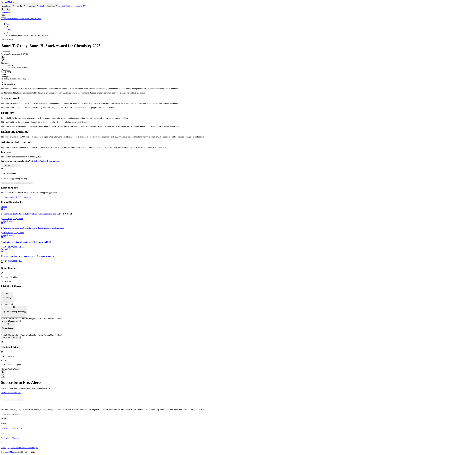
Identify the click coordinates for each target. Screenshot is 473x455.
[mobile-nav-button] (3, 16)
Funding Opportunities (10, 448)
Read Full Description (10, 166)
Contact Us (82, 6)
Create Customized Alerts (11, 393)
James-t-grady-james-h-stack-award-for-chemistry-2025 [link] (27, 35)
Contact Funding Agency (10, 369)
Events (15, 19)
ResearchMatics (9, 452)
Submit (4, 419)
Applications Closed (9, 197)
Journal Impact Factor (32, 19)
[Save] (3, 57)
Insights (35, 448)
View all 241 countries (10, 321)
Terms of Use (17, 438)
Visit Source (24, 197)
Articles (21, 19)
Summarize (6, 183)
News (3, 428)
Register (9, 12)
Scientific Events (25, 448)
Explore (43, 6)
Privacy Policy (6, 438)
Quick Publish (64, 6)
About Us (74, 6)
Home (3, 19)
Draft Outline (16, 183)
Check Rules (27, 183)
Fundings (9, 19)
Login (3, 12)
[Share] (3, 60)
